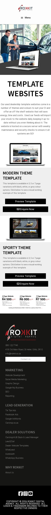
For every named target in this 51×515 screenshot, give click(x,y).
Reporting (9, 396)
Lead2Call (9, 441)
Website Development (15, 375)
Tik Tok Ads (10, 410)
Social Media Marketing (15, 379)
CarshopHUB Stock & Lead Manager (22, 437)
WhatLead (10, 449)
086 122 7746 (11, 345)
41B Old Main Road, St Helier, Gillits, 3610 (24, 349)
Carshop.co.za (11, 423)
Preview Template (25, 201)
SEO (7, 391)
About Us (9, 472)
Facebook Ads (11, 414)
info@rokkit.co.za (13, 353)
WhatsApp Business (14, 458)
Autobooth (10, 454)
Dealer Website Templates (17, 445)
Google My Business (14, 387)
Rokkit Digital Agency (25, 8)
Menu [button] (28, 17)
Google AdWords (13, 418)
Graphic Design (12, 383)
